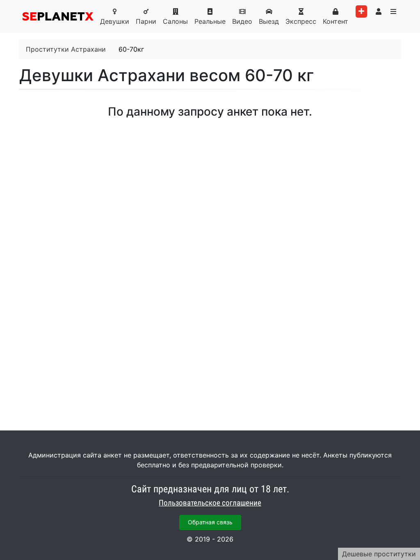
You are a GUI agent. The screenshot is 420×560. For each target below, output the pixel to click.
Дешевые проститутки (379, 554)
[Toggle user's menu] (378, 11)
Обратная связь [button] (210, 522)
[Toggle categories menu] (393, 11)
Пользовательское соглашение (210, 503)
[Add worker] (361, 11)
